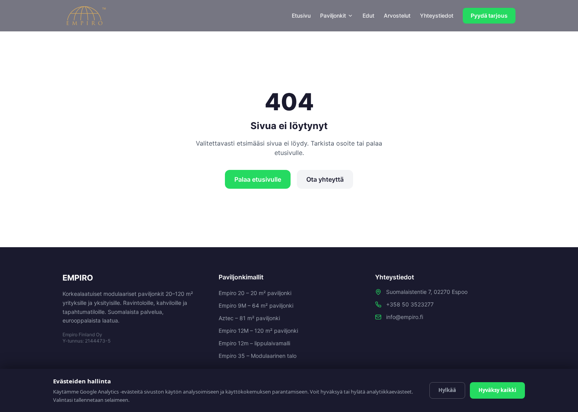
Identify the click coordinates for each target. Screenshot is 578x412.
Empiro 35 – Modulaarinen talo (257, 355)
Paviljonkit (333, 15)
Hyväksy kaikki (497, 390)
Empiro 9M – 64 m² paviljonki (256, 305)
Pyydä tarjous (489, 15)
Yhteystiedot (436, 15)
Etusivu (301, 15)
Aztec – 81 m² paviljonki (249, 318)
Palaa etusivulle (257, 179)
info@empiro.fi (404, 317)
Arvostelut (397, 15)
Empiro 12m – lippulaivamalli (254, 343)
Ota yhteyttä (325, 179)
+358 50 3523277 (410, 304)
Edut (368, 15)
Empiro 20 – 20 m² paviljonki (255, 293)
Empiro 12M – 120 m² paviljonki (258, 330)
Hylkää (447, 390)
